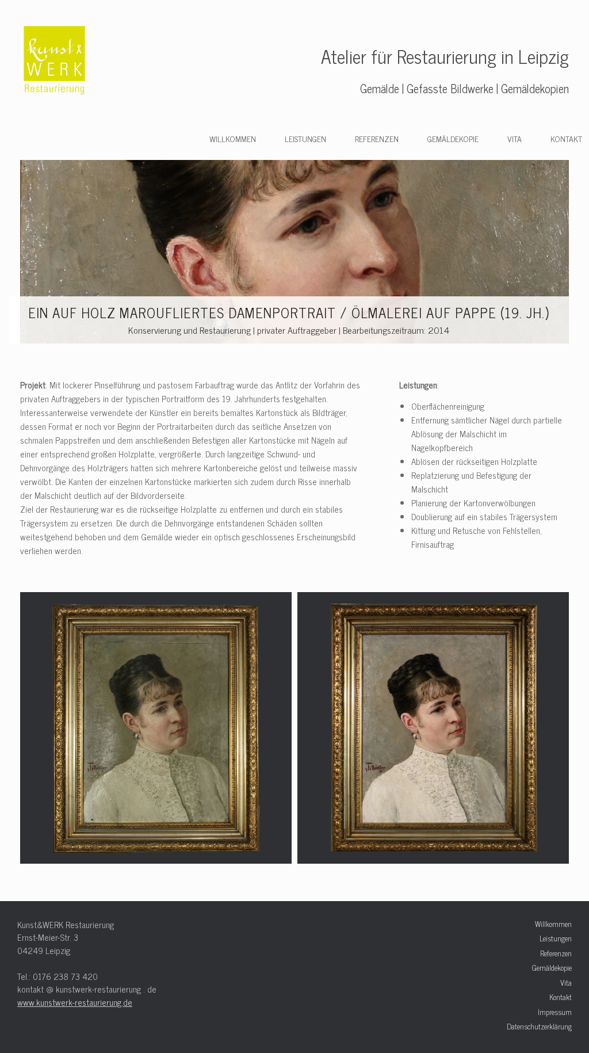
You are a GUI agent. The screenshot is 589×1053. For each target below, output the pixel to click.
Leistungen (305, 138)
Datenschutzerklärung (539, 1026)
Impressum (555, 1012)
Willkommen (232, 138)
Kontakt (566, 138)
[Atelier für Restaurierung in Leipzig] (54, 61)
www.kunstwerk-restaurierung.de (74, 1002)
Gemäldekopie (453, 138)
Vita (514, 138)
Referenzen (377, 138)
